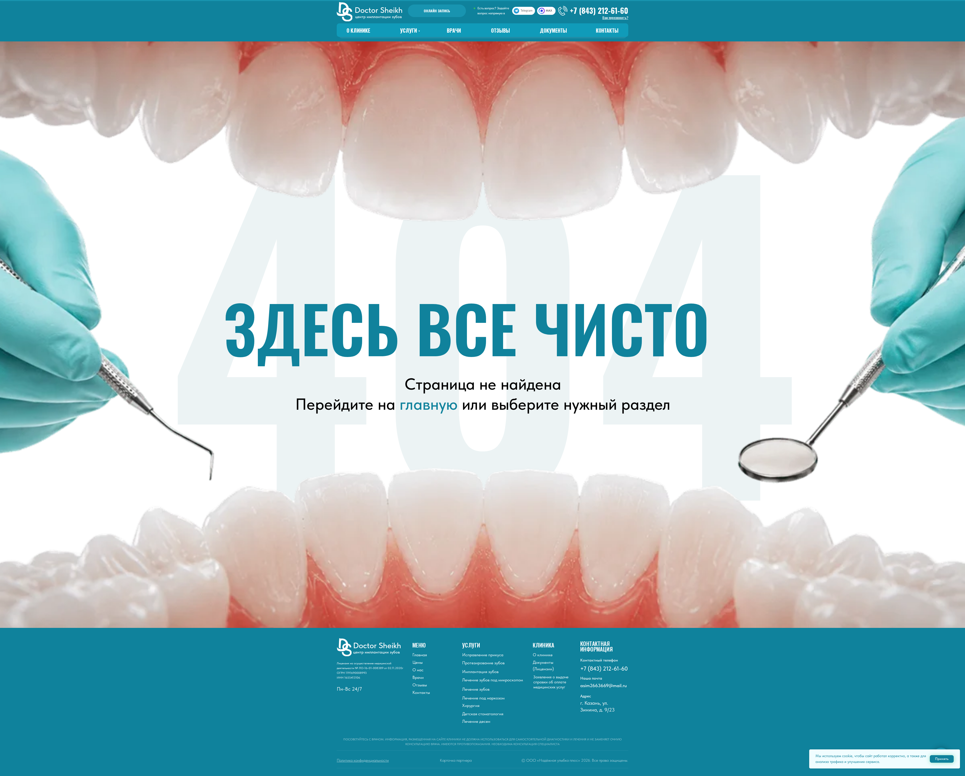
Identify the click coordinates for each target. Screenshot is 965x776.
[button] (615, 17)
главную (429, 404)
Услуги (408, 30)
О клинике (358, 30)
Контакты (607, 30)
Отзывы (500, 30)
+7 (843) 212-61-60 (599, 10)
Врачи (454, 30)
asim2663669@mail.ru (603, 685)
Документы (553, 30)
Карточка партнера (456, 760)
